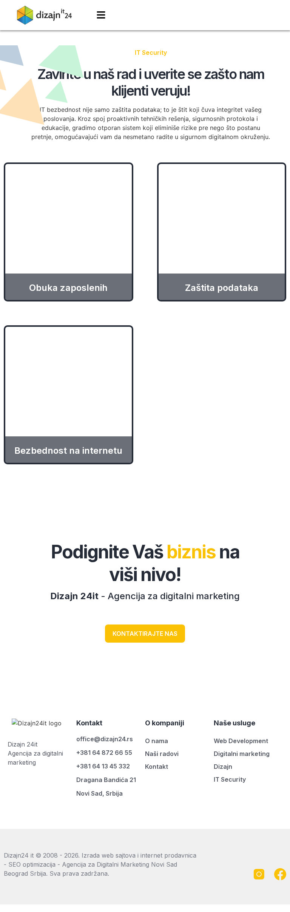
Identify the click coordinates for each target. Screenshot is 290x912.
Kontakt (156, 766)
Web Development (241, 741)
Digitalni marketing (242, 753)
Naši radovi (162, 753)
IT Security (230, 779)
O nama (156, 741)
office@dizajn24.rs (104, 739)
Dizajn (223, 766)
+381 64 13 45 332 (103, 766)
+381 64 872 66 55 (104, 752)
